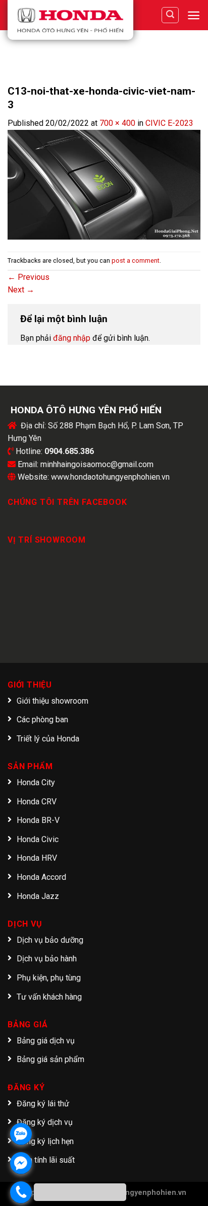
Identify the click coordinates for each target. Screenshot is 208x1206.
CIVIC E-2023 (169, 123)
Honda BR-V (38, 820)
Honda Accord (41, 877)
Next (21, 289)
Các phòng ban (42, 719)
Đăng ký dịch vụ (45, 1122)
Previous (28, 277)
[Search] (170, 15)
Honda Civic (38, 839)
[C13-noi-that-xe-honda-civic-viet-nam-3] (104, 184)
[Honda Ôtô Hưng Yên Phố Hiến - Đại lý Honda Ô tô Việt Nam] (70, 20)
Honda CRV (37, 801)
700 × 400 (117, 123)
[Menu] (193, 15)
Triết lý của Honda (48, 738)
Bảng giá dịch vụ (46, 1040)
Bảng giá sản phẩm (50, 1059)
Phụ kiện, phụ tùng (49, 978)
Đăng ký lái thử (43, 1103)
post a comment (136, 260)
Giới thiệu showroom (52, 701)
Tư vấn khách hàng (49, 997)
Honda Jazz (38, 896)
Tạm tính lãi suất (46, 1160)
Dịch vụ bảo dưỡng (50, 940)
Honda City (36, 782)
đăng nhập (71, 338)
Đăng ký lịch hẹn (45, 1141)
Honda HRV (37, 858)
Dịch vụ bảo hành (47, 958)
